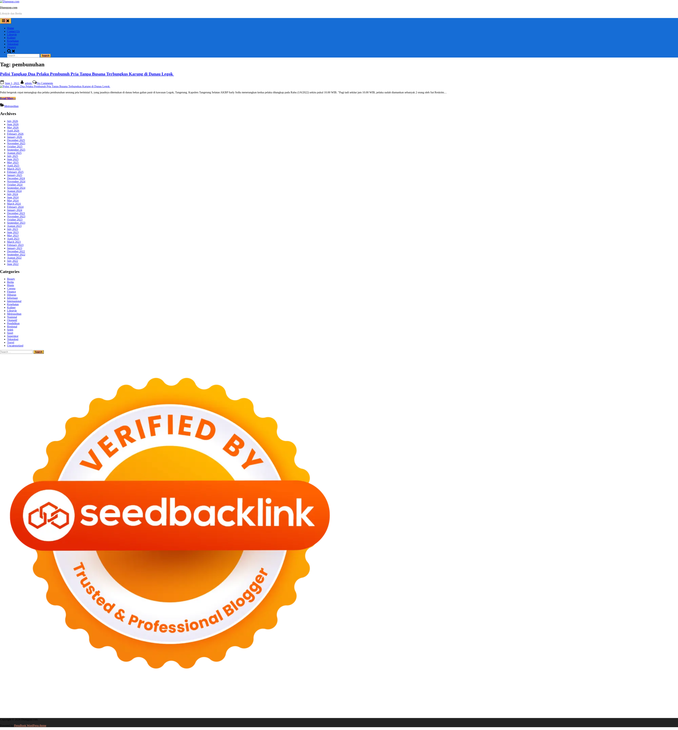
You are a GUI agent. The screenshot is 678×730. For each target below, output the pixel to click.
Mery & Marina (316, 700)
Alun (176, 710)
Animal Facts (450, 703)
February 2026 (15, 133)
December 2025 (16, 140)
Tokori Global (519, 703)
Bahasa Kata (152, 713)
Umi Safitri (78, 710)
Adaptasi (156, 710)
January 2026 (14, 137)
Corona (11, 288)
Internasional (14, 301)
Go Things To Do (59, 707)
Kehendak (614, 710)
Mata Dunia (156, 707)
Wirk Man (223, 707)
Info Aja (105, 710)
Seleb (10, 329)
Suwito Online (257, 707)
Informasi (12, 297)
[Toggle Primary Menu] (5, 21)
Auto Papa (402, 697)
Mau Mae (202, 707)
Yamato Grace (534, 697)
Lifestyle (12, 34)
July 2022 (12, 260)
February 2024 (15, 206)
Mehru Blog (564, 697)
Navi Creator (273, 707)
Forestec (621, 703)
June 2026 (13, 124)
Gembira (576, 710)
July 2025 (12, 156)
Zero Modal (245, 697)
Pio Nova (91, 703)
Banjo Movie (584, 703)
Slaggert (67, 700)
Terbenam (284, 710)
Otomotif (12, 320)
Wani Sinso (47, 700)
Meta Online (629, 697)
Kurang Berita (556, 707)
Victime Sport (367, 703)
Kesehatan (13, 40)
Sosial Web (633, 707)
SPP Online (502, 700)
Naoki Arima (658, 703)
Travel (10, 342)
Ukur (473, 710)
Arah (233, 710)
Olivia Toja (591, 697)
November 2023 (16, 216)
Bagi (239, 710)
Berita (10, 282)
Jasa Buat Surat (179, 700)
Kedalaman (553, 710)
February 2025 (15, 171)
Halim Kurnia (64, 710)
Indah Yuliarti (92, 710)
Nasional (12, 317)
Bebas (294, 710)
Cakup (356, 710)
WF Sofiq (350, 700)
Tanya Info (121, 713)
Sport (10, 332)
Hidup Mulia (408, 700)
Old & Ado (420, 703)
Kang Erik (191, 707)
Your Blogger (647, 707)
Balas (253, 710)
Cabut (338, 710)
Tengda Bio (613, 700)
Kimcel (73, 697)
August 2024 (14, 191)
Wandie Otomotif (429, 707)
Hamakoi (165, 700)
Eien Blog (331, 700)
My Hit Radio (80, 700)
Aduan (364, 710)
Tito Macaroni (77, 707)
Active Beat (503, 703)
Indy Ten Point (319, 703)
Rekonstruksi (380, 700)
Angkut (218, 710)
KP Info (124, 700)
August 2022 (14, 257)
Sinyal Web (589, 707)
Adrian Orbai (531, 700)
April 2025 (13, 165)
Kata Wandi (381, 707)
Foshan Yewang (215, 697)
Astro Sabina (430, 697)
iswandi (298, 707)
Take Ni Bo (259, 697)
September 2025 (16, 149)
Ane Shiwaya (12, 703)
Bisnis (10, 285)
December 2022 (16, 251)
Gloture (491, 700)
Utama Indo (112, 700)
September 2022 (16, 254)
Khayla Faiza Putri (332, 707)
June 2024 (13, 197)
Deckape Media (536, 703)
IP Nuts (380, 703)
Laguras (462, 700)
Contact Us (13, 31)
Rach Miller (450, 700)
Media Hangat (136, 713)
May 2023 (13, 235)
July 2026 (12, 121)
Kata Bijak (642, 697)
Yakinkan (587, 710)
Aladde (58, 700)
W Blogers (520, 697)
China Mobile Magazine (429, 700)
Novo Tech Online (285, 700)
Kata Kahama (482, 697)
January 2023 (14, 248)
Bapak (510, 710)
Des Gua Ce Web (38, 707)
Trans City (178, 707)
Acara (147, 710)
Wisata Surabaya (126, 707)
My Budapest (553, 703)
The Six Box (335, 703)
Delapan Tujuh (46, 697)
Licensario (304, 703)
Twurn (456, 697)
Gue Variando (435, 703)
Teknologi (12, 44)
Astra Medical (351, 703)
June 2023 (13, 232)
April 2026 (13, 130)
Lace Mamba (125, 697)
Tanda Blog (70, 713)
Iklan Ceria (507, 697)
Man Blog (235, 707)
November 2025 (16, 143)
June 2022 (13, 264)
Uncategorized (15, 345)
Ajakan (372, 710)
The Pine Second (563, 700)
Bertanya (129, 710)
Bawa (275, 710)
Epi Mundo (467, 697)
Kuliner (11, 37)
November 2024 (16, 181)
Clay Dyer (610, 703)
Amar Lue (662, 700)
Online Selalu (13, 710)
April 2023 (13, 238)
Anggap (408, 710)
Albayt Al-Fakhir (385, 697)
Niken (244, 707)
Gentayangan (498, 710)
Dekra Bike (194, 703)
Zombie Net (268, 700)
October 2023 (14, 219)
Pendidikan (13, 323)
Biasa (313, 710)
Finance (11, 47)
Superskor (12, 336)
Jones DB (111, 707)
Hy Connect (143, 700)
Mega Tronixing (582, 700)
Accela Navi (273, 697)
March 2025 (14, 168)
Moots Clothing (198, 700)
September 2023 (16, 222)
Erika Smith (546, 700)
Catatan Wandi (396, 707)
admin (28, 83)
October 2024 (14, 184)
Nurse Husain (230, 700)
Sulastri (243, 700)
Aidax (132, 700)
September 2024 (16, 187)
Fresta (23, 700)
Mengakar (390, 710)
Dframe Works (289, 697)
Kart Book (480, 700)
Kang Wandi (412, 707)
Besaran (542, 710)
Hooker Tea (627, 700)
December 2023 (16, 213)
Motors (4, 697)
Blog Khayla (463, 707)
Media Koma (604, 707)
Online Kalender (210, 703)
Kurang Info (541, 707)
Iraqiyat (81, 703)
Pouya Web (27, 703)
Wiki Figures (181, 697)
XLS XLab (473, 703)
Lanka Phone (85, 697)
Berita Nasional (573, 707)
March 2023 (14, 241)
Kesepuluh (627, 710)
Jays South (13, 700)
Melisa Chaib (605, 697)
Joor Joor (137, 703)
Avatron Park (415, 697)
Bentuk (321, 710)
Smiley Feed (517, 700)
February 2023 (15, 245)
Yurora (617, 697)
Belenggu (304, 710)
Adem (380, 710)
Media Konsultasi (105, 713)
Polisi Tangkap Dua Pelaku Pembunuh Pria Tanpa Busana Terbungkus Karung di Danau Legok (87, 74)
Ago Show (394, 700)
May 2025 (13, 162)
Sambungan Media (644, 710)
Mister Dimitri (364, 700)
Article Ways (180, 703)
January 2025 (14, 175)
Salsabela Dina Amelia (520, 707)
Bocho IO (597, 703)
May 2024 (13, 200)
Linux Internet (20, 707)
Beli (269, 710)
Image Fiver (62, 697)
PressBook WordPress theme (30, 725)
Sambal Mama (97, 700)
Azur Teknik (30, 697)
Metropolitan (11, 106)
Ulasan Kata (483, 710)
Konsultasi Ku (663, 710)
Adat (164, 710)
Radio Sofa (287, 707)
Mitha (652, 697)
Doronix (98, 697)
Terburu (330, 710)
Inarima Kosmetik (288, 703)
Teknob (167, 707)
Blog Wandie (500, 707)
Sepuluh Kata (7, 713)
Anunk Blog (15, 697)
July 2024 (12, 194)
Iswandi (348, 707)
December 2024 (16, 178)
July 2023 (12, 229)
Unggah (448, 710)
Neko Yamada (197, 697)
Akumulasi (199, 710)
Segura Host (599, 700)
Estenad (155, 700)
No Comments (45, 83)
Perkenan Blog (40, 713)
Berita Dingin (23, 713)
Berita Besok (619, 707)
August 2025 (14, 152)
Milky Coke (406, 703)
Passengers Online (346, 697)
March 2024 (14, 203)
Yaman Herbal (488, 703)
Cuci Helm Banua (363, 707)
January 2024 (14, 210)
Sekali (604, 710)
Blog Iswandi (447, 707)
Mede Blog (41, 703)
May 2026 (13, 127)
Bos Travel (143, 707)
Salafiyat (495, 697)
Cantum (347, 710)
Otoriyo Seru (392, 703)
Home (10, 28)
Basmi (246, 710)
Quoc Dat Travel (366, 697)
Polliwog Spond (143, 697)
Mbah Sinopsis (664, 697)
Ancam (209, 710)
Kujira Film (649, 700)
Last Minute (270, 703)
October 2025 (14, 146)
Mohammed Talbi (121, 703)
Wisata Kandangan (481, 707)
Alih (182, 710)
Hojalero (302, 700)
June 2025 (13, 159)
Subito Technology (163, 697)
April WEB (33, 700)
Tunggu (465, 710)
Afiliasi (139, 710)
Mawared (246, 703)
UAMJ (462, 703)
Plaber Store (231, 697)
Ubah (457, 710)
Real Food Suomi (230, 703)
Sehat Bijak (117, 710)
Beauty (11, 278)
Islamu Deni (550, 697)
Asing (226, 710)
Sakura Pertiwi (47, 710)
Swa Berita (578, 697)
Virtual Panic (214, 700)
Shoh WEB (254, 700)
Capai (440, 710)
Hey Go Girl (111, 697)
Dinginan (520, 710)
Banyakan (531, 710)
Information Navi (95, 707)
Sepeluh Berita (86, 713)
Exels (471, 700)
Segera (596, 710)
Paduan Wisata (30, 710)
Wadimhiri (317, 697)
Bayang (261, 710)
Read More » (8, 98)
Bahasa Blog (56, 713)
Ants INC (329, 697)
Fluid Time (70, 703)
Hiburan (11, 294)
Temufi (638, 700)
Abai (170, 710)
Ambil (188, 710)
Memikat (566, 710)
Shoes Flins (104, 703)
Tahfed (213, 707)
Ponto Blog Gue (152, 703)
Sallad (340, 700)
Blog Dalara (445, 697)
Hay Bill (631, 703)
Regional (12, 326)
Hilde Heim (304, 697)
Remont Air (643, 703)
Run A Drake (568, 703)
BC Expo (167, 703)
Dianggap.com (8, 7)
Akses (399, 710)
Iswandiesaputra (313, 707)
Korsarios (257, 703)
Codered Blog (56, 703)
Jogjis (3, 700)
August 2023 (14, 225)
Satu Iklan (661, 707)
